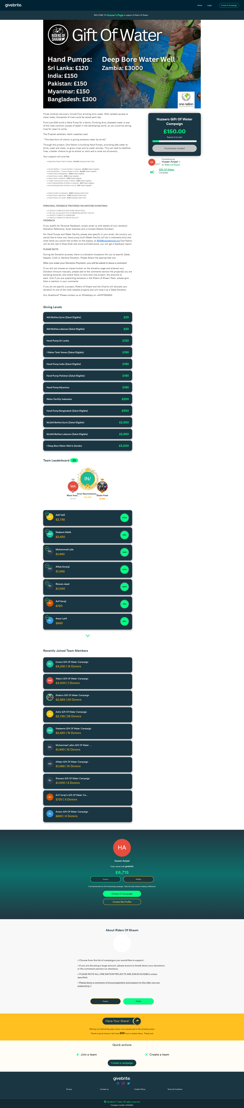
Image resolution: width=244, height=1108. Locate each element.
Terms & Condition (174, 1089)
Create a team (159, 1054)
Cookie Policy (139, 1089)
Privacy (69, 1089)
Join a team (89, 1054)
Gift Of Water (166, 169)
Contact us (104, 1089)
